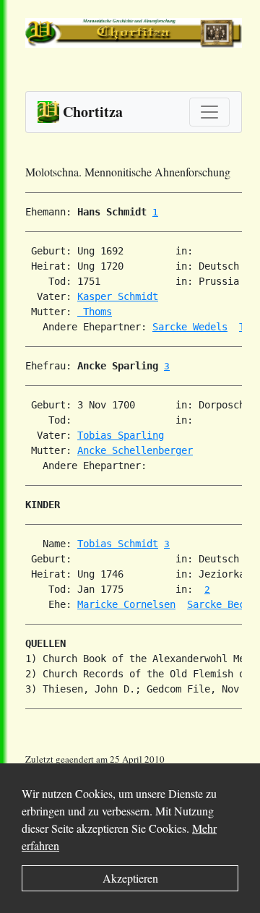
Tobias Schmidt (117, 543)
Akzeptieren (130, 878)
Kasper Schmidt (117, 296)
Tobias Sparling (120, 435)
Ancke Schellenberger (135, 450)
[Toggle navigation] (209, 112)
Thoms (94, 311)
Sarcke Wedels (190, 327)
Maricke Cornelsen (126, 604)
